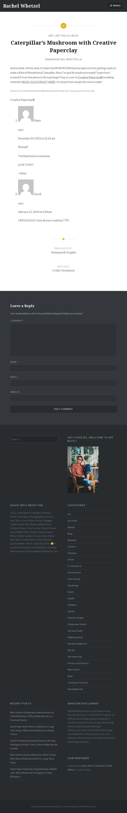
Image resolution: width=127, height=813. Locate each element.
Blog (75, 35)
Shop (70, 676)
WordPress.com (87, 806)
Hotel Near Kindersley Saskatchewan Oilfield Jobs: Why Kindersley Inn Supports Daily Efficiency (33, 773)
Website (15, 392)
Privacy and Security (78, 663)
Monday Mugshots (77, 643)
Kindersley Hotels (77, 624)
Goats (71, 591)
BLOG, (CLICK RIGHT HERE (38, 82)
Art (51, 35)
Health (71, 598)
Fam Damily (74, 579)
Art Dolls (62, 35)
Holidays (72, 604)
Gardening (73, 585)
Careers (72, 546)
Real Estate (73, 669)
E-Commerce (74, 566)
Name (14, 362)
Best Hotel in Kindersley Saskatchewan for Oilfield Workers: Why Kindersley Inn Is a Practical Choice (32, 716)
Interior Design (75, 617)
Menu (116, 5)
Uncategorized (75, 689)
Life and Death (75, 630)
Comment (17, 320)
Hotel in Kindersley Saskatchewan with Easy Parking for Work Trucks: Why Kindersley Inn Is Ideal (33, 744)
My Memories (75, 656)
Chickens (72, 553)
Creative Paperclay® (90, 77)
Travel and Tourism (78, 682)
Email (14, 377)
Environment (74, 572)
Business (72, 540)
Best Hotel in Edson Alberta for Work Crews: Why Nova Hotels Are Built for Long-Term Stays (33, 758)
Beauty (71, 527)
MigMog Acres (75, 637)
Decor (71, 559)
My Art (71, 650)
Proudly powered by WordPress (46, 806)
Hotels (71, 611)
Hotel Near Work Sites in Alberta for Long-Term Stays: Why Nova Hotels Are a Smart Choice (32, 730)
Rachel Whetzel (21, 6)
